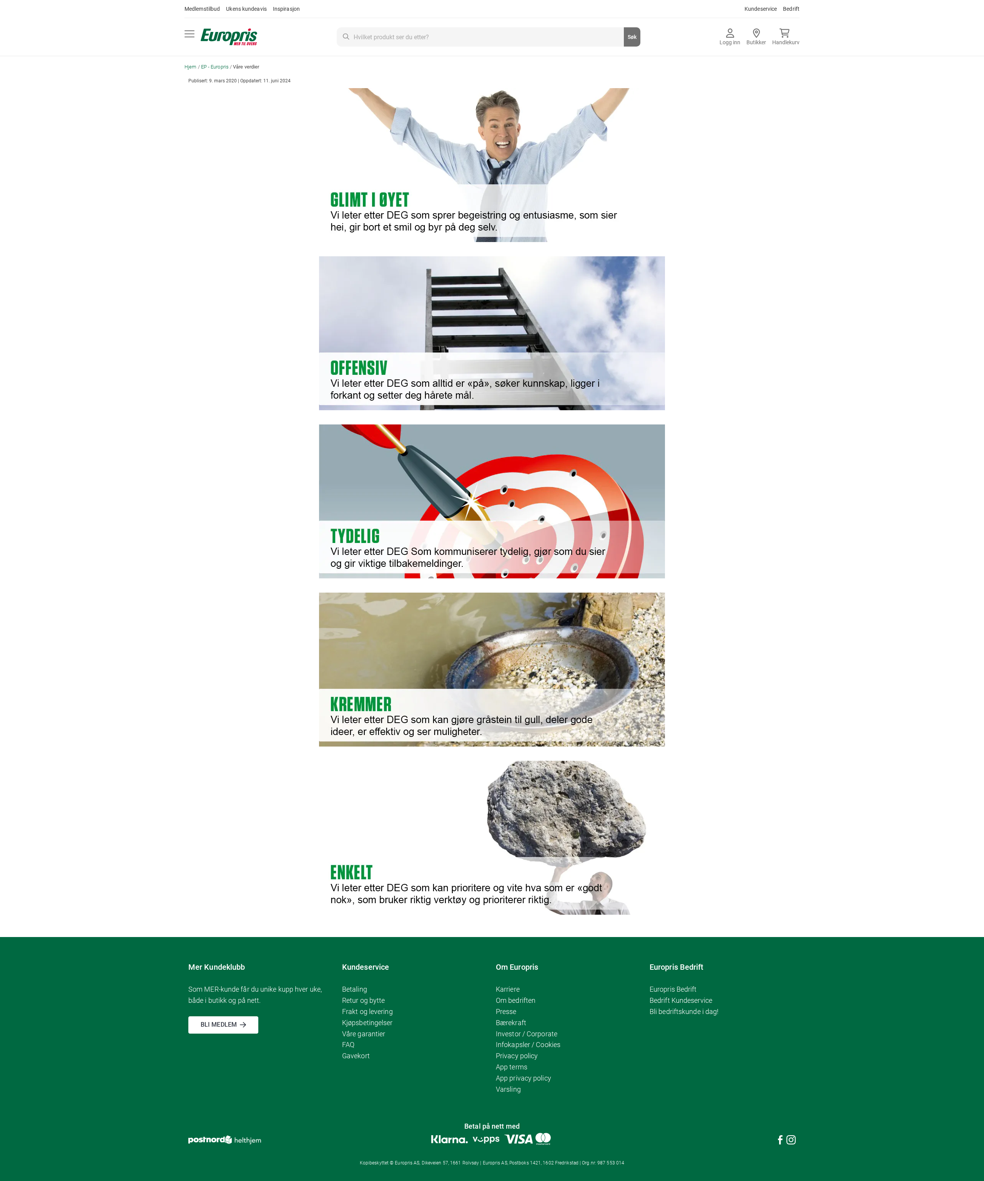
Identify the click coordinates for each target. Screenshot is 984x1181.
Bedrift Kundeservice (681, 1000)
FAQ (348, 1045)
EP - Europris (215, 67)
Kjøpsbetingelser (367, 1023)
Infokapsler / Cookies (528, 1045)
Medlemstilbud (202, 9)
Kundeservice (761, 9)
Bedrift (791, 9)
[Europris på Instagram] (791, 1141)
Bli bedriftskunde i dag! (684, 1011)
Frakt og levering (367, 1011)
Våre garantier (363, 1034)
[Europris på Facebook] (780, 1141)
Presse (506, 1011)
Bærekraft (511, 1023)
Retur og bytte (363, 1000)
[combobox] (488, 37)
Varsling (508, 1089)
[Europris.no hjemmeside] (229, 37)
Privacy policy (517, 1056)
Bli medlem (219, 1024)
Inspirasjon (286, 9)
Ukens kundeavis (246, 9)
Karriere (508, 989)
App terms (511, 1067)
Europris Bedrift (673, 989)
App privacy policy (523, 1078)
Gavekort (356, 1056)
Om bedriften (515, 1000)
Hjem (191, 67)
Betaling (354, 989)
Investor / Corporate (526, 1034)
